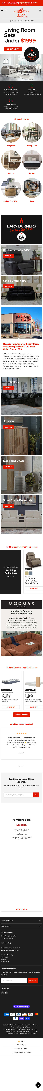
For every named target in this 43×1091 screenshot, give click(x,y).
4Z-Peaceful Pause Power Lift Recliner (31, 582)
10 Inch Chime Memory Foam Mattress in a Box (33, 701)
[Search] (36, 794)
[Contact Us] (32, 89)
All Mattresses (21, 714)
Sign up (32, 981)
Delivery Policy (10, 1031)
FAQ (12, 1027)
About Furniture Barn (9, 1025)
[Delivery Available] (11, 89)
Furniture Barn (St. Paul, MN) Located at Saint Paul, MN (20, 1029)
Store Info (21, 1025)
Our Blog (34, 1031)
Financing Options (32, 1025)
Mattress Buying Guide (23, 1027)
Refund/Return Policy (23, 1031)
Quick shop (10, 707)
